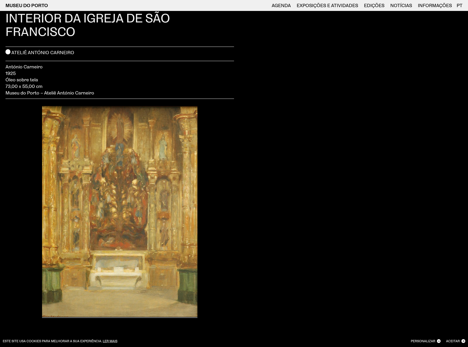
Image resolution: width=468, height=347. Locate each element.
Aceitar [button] (453, 341)
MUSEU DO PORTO (26, 5)
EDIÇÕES (374, 5)
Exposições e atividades (327, 5)
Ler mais (110, 341)
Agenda (281, 5)
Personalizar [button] (423, 341)
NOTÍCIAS (401, 5)
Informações (435, 5)
